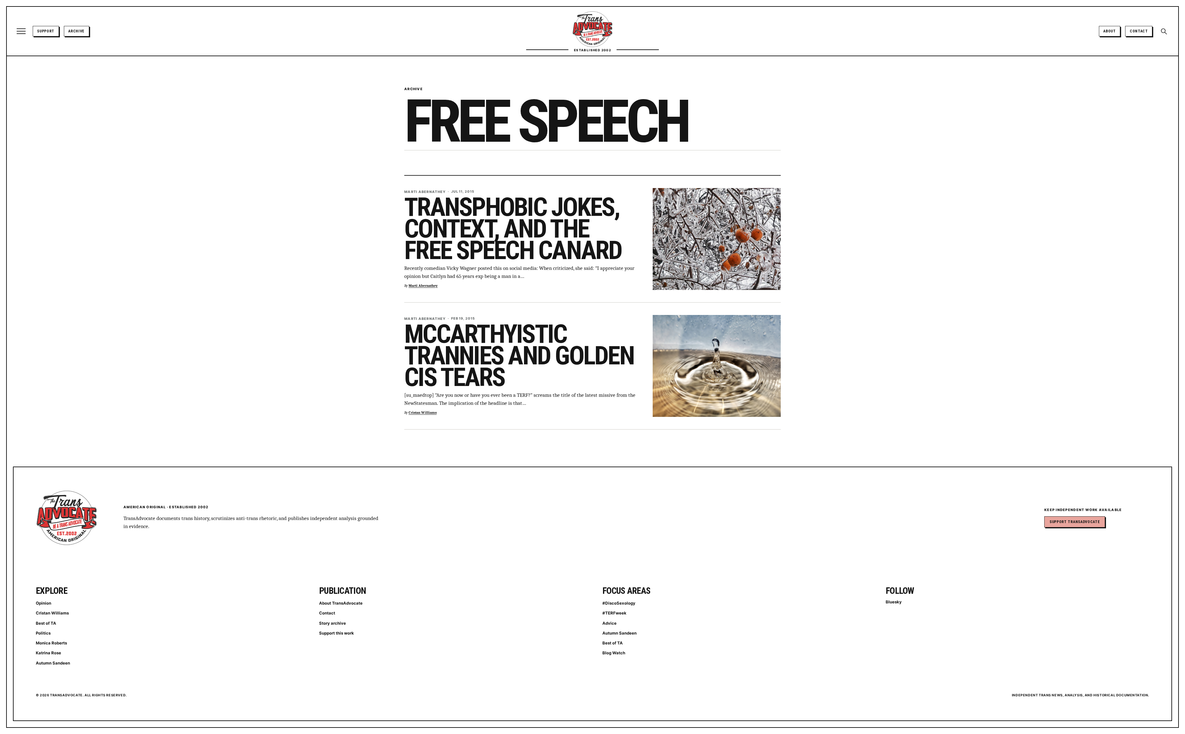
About (1109, 31)
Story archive (332, 623)
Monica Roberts (51, 642)
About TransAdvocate (341, 603)
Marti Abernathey (423, 286)
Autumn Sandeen (53, 663)
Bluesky (894, 601)
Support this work (336, 633)
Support (45, 31)
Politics (43, 633)
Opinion (43, 603)
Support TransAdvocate (1075, 521)
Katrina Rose (48, 652)
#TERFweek (614, 612)
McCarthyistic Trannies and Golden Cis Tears (519, 355)
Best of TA (46, 623)
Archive (76, 31)
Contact (1139, 31)
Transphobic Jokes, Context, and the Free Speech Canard (513, 228)
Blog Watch (613, 652)
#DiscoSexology (618, 603)
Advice (609, 623)
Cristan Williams (423, 413)
